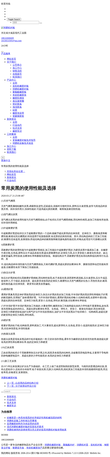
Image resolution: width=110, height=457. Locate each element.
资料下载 (11, 149)
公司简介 (17, 65)
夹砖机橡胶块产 (34, 448)
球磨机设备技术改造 (23, 143)
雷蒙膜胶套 (18, 116)
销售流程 (17, 71)
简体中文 (5, 160)
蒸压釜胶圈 (18, 101)
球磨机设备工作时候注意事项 (22, 420)
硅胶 (15, 110)
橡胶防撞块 (18, 98)
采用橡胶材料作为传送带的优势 (23, 423)
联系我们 (17, 77)
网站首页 (11, 59)
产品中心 (11, 80)
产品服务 (5, 53)
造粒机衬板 (96, 445)
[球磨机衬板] (55, 27)
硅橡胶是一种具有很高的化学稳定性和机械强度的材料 (34, 417)
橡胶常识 (17, 131)
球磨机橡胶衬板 (21, 89)
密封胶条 (17, 104)
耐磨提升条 (18, 448)
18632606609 (7, 38)
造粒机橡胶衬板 (21, 86)
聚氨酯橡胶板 (19, 92)
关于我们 (11, 62)
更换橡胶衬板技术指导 (24, 140)
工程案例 (11, 134)
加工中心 (17, 68)
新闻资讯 (11, 119)
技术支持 (17, 128)
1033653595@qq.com (11, 40)
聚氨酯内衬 (68, 445)
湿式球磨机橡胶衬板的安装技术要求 (25, 426)
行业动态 (17, 125)
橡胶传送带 (18, 113)
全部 (15, 83)
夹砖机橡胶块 (19, 95)
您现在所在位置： (16, 171)
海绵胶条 (17, 107)
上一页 (22, 383)
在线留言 (17, 74)
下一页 (21, 386)
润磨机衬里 (82, 445)
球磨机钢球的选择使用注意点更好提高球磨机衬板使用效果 (36, 429)
